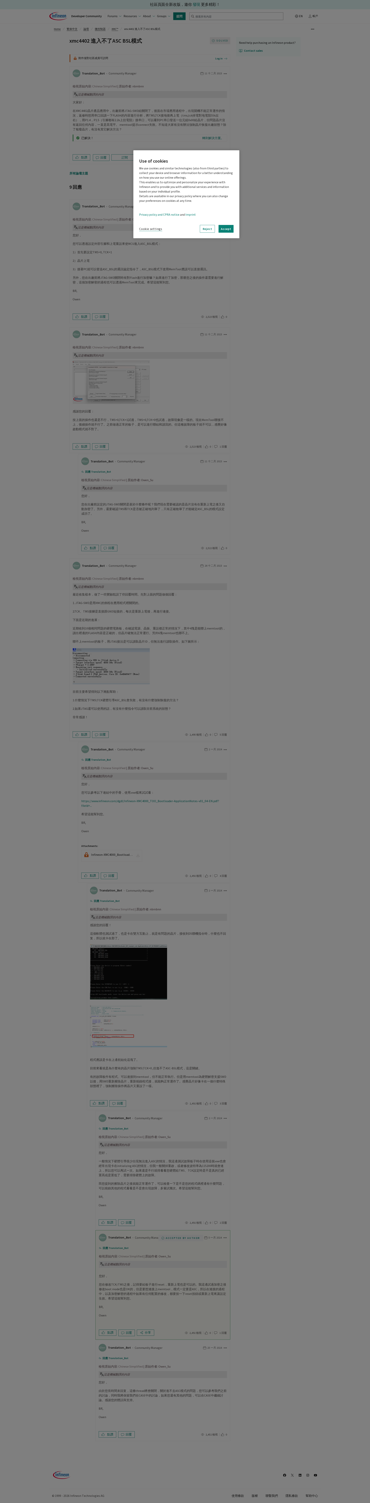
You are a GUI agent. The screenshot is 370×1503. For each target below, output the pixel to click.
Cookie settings (150, 229)
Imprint (190, 215)
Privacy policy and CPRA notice (159, 215)
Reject (207, 229)
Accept (226, 229)
